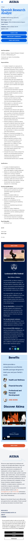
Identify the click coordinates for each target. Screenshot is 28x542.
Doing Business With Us (8, 513)
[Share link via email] (18, 349)
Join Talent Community (14, 37)
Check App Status (14, 40)
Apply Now (14, 246)
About (3, 515)
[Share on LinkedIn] (15, 349)
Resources (4, 511)
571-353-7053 (15, 492)
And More (13, 400)
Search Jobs (14, 33)
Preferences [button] (21, 528)
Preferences (14, 538)
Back (3, 7)
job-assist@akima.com (10, 491)
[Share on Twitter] (12, 349)
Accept (14, 532)
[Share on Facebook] (10, 349)
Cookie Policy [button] (13, 526)
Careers (3, 517)
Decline (14, 535)
